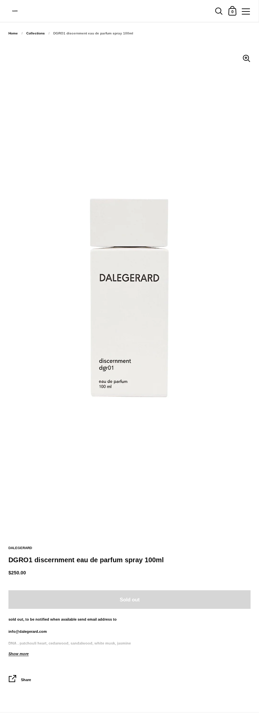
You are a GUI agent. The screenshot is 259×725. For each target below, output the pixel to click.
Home (13, 33)
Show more (18, 654)
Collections (35, 33)
